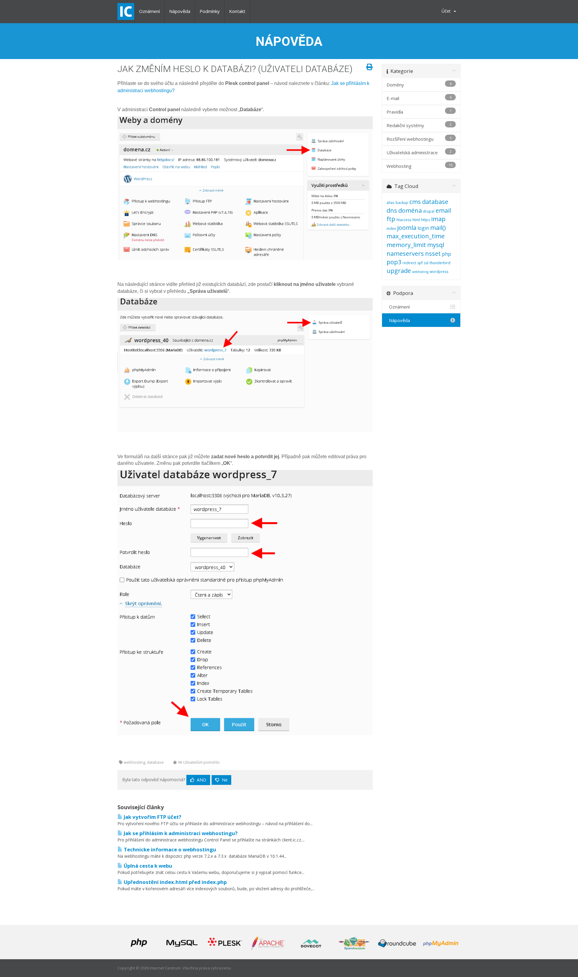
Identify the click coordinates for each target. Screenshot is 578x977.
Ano (201, 780)
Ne (224, 780)
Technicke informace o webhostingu (169, 849)
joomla (406, 228)
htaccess (403, 219)
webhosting (420, 272)
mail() (438, 228)
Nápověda (179, 11)
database (435, 202)
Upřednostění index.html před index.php (175, 881)
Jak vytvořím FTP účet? (152, 816)
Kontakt (237, 11)
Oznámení (149, 11)
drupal (428, 211)
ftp (391, 219)
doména (410, 210)
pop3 (394, 262)
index (391, 228)
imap (438, 219)
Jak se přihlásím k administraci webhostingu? (180, 833)
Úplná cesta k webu (147, 865)
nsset (433, 253)
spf (420, 262)
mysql (435, 245)
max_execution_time (416, 236)
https (425, 219)
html (416, 219)
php (446, 254)
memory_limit (406, 245)
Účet (447, 11)
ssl (426, 262)
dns (392, 210)
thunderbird (440, 262)
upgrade (399, 271)
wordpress (439, 271)
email (443, 210)
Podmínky (210, 11)
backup (402, 202)
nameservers (405, 253)
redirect (409, 262)
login (423, 228)
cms (415, 202)
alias (390, 202)
